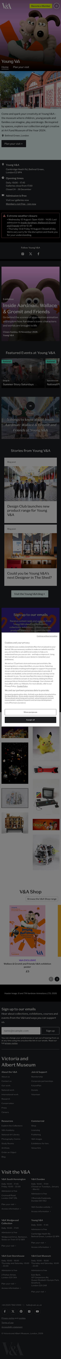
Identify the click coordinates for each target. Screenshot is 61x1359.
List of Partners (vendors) (15, 703)
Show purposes (30, 712)
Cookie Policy (22, 686)
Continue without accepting (47, 636)
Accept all (30, 720)
